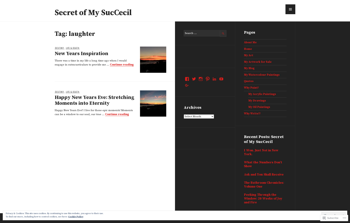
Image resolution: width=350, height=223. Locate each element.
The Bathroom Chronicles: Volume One (264, 185)
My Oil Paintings (259, 107)
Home (248, 49)
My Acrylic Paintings (262, 94)
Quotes (249, 81)
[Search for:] (205, 33)
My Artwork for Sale (258, 62)
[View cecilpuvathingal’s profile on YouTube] (221, 79)
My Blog (249, 68)
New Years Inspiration (81, 53)
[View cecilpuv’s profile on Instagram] (201, 79)
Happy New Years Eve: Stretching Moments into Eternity (94, 100)
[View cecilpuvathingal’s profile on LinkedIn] (214, 79)
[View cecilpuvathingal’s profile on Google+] (187, 85)
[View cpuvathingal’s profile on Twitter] (194, 79)
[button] (290, 9)
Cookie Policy (75, 216)
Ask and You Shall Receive (264, 175)
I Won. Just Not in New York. (261, 152)
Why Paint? (251, 87)
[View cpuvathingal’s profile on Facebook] (187, 79)
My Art (248, 55)
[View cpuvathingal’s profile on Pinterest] (207, 79)
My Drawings (257, 100)
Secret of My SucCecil (93, 13)
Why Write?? (252, 113)
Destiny (59, 48)
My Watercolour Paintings (262, 75)
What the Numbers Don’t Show (263, 164)
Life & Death (72, 48)
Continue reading (122, 64)
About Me (250, 42)
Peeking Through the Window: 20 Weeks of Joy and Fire (263, 198)
